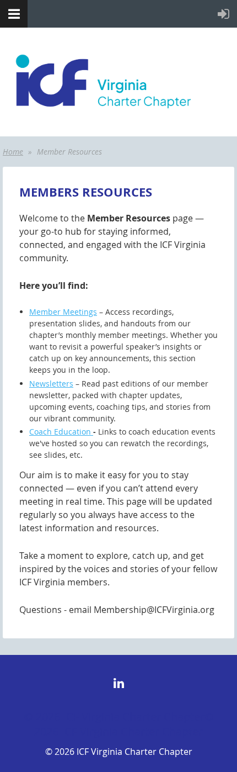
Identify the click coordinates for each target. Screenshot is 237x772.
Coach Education (61, 431)
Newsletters (51, 383)
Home (13, 151)
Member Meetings (63, 311)
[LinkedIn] (119, 683)
